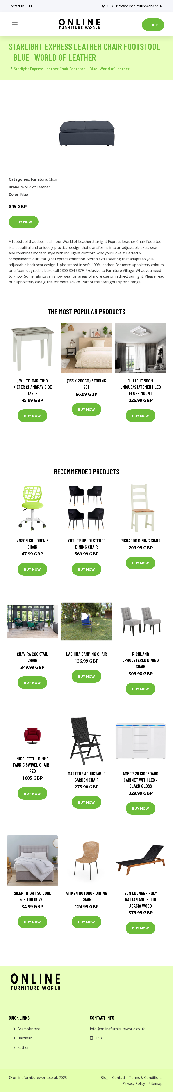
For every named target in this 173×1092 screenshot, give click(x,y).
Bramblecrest (28, 1028)
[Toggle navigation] (15, 24)
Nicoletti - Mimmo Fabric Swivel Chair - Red (32, 765)
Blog (105, 1077)
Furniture (39, 179)
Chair (53, 179)
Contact (118, 1077)
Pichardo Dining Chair (141, 540)
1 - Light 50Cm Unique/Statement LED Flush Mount (140, 387)
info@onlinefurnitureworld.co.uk (139, 6)
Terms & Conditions (145, 1077)
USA (110, 6)
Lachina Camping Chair (86, 654)
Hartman (24, 1038)
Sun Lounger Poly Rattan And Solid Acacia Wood (140, 899)
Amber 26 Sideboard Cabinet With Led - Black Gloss (140, 780)
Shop (153, 25)
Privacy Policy (134, 1083)
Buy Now (23, 221)
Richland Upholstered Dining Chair (140, 660)
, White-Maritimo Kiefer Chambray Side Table (32, 387)
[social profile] (30, 6)
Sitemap (155, 1083)
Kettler (23, 1047)
